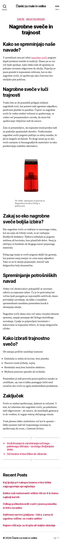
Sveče (21, 19)
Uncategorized (35, 19)
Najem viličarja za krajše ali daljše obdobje (29, 525)
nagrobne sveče (39, 57)
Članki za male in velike (31, 6)
